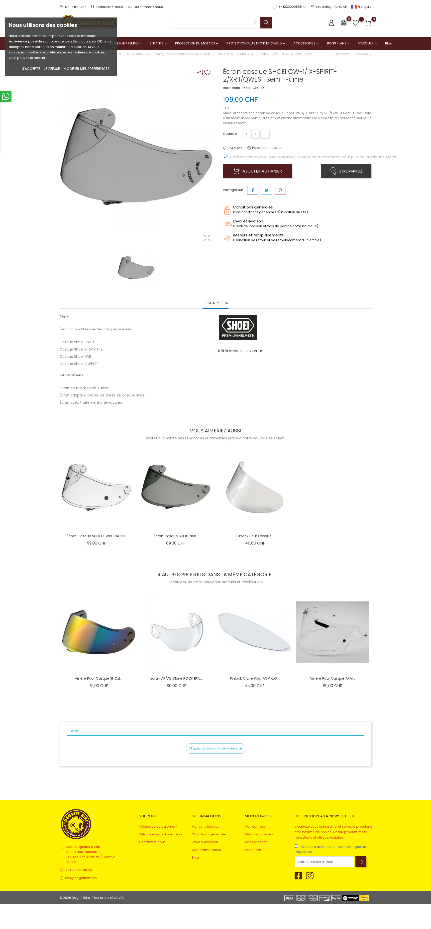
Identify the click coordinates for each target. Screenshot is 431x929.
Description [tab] (215, 303)
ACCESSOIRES (306, 43)
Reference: (232, 87)
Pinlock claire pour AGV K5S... (254, 678)
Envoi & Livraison (205, 842)
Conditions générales (209, 834)
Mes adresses (255, 842)
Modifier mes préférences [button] (86, 68)
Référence (228, 351)
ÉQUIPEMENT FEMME (125, 43)
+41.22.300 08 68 (78, 870)
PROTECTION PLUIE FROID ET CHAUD (256, 43)
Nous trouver (75, 6)
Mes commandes (258, 834)
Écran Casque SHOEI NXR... (176, 536)
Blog (388, 43)
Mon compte (254, 826)
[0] (343, 22)
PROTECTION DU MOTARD (197, 43)
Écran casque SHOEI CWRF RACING (96, 536)
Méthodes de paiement (158, 826)
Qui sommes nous (148, 6)
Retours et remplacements (161, 834)
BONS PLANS (338, 43)
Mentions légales (205, 826)
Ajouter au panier (261, 171)
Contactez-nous (109, 6)
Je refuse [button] (52, 68)
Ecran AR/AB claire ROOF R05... (176, 678)
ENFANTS (159, 43)
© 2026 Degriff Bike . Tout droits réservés (92, 897)
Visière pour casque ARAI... (332, 678)
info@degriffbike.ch (331, 6)
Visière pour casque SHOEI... (98, 678)
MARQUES (368, 43)
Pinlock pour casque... (255, 536)
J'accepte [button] (31, 68)
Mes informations (258, 849)
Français (364, 6)
